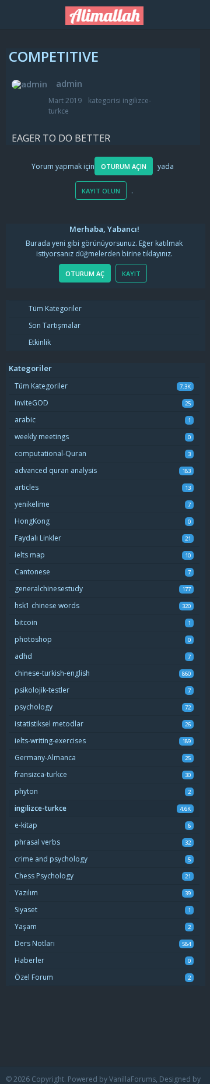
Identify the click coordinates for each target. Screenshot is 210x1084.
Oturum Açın (123, 166)
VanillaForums (132, 1079)
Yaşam (26, 926)
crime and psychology (51, 859)
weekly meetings (42, 437)
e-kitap (26, 825)
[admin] (29, 84)
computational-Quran (50, 453)
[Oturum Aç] (195, 12)
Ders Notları (35, 943)
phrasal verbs (37, 842)
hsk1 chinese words (47, 605)
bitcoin (26, 622)
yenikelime (32, 504)
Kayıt (131, 273)
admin (69, 83)
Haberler (29, 960)
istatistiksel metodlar (49, 724)
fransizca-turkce (41, 774)
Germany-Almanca (45, 757)
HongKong (32, 521)
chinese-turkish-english (52, 673)
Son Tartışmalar (53, 325)
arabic (25, 420)
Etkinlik (39, 342)
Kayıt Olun (101, 190)
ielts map (30, 555)
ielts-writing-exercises (50, 741)
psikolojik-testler (42, 690)
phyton (26, 791)
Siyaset (26, 909)
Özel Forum (34, 977)
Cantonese (32, 572)
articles (26, 487)
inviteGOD (31, 403)
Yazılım (26, 893)
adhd (23, 656)
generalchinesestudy (49, 589)
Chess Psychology (44, 876)
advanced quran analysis (56, 470)
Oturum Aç (84, 273)
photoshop (33, 639)
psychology (33, 707)
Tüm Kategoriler (54, 308)
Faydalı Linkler (38, 538)
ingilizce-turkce (40, 808)
